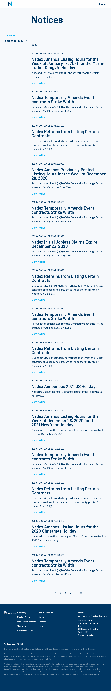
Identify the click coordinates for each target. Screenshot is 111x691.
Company (21, 612)
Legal (41, 626)
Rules (41, 617)
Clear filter (10, 35)
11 (81, 593)
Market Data (23, 617)
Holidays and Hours (26, 621)
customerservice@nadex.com (92, 616)
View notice (38, 83)
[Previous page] (51, 593)
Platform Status (25, 630)
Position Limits (45, 612)
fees (6, 666)
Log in (102, 3)
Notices (42, 621)
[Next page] (86, 593)
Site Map (21, 626)
